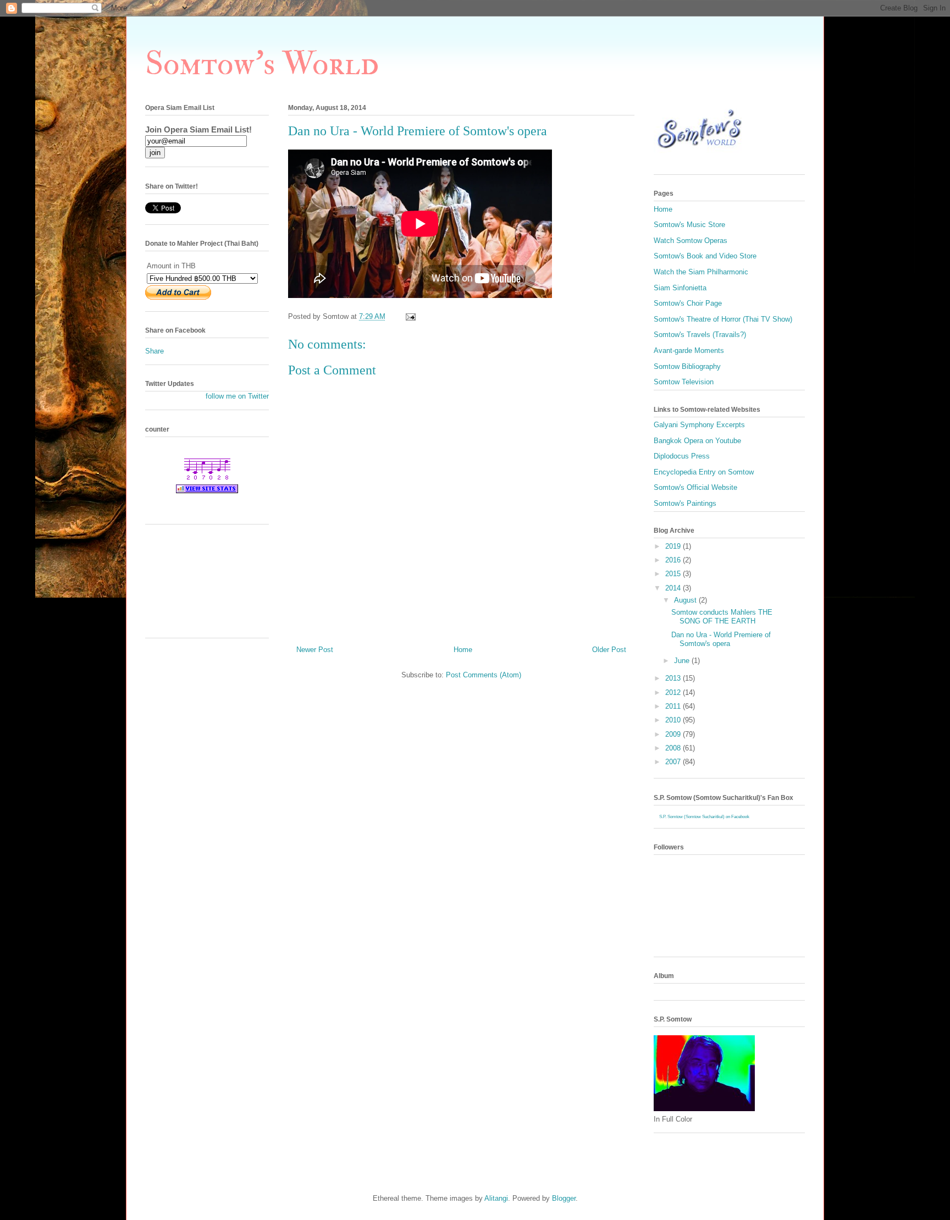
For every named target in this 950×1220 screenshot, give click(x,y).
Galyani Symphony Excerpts (699, 425)
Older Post (609, 649)
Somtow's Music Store (689, 224)
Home (463, 649)
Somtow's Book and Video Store (705, 256)
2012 (674, 692)
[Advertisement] (194, 585)
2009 (674, 734)
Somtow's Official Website (695, 487)
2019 (674, 546)
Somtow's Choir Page (688, 303)
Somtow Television (684, 382)
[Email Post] (410, 316)
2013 (674, 678)
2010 (674, 720)
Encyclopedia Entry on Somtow (704, 472)
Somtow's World (262, 64)
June (683, 660)
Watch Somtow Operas (690, 240)
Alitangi (496, 1198)
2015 (674, 574)
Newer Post (314, 649)
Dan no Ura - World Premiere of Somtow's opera (721, 639)
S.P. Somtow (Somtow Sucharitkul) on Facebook (704, 816)
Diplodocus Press (682, 456)
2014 (674, 588)
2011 (674, 706)
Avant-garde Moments (689, 350)
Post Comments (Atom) (483, 675)
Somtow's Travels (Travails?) (700, 334)
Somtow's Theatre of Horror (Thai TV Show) (723, 319)
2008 (674, 748)
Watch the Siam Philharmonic (701, 272)
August (686, 600)
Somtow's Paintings (685, 503)
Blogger (564, 1198)
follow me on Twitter (237, 396)
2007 (674, 762)
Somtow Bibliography (687, 366)
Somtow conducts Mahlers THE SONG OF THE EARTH (721, 616)
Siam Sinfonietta (680, 288)
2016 (674, 560)
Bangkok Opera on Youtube (697, 441)
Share (154, 351)
